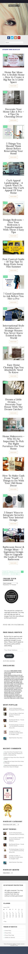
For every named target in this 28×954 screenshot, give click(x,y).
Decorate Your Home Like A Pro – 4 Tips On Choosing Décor (13, 113)
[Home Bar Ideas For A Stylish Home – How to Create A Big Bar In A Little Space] (13, 60)
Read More (13, 85)
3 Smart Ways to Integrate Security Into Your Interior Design (13, 516)
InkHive (14, 944)
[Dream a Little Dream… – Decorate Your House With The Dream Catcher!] (13, 387)
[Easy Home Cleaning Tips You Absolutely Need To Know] (13, 353)
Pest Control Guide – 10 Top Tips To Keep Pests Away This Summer (13, 263)
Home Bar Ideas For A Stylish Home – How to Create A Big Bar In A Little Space (13, 77)
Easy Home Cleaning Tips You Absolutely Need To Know (13, 368)
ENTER (9, 656)
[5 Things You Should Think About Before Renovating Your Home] (13, 131)
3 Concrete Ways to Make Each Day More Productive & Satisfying (16, 715)
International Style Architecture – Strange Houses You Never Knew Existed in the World (13, 331)
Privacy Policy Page (9, 935)
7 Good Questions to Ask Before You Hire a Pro (13, 296)
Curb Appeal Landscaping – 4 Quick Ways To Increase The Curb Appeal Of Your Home (13, 186)
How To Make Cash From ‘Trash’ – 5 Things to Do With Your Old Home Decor (13, 480)
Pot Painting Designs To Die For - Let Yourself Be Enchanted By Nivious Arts (16, 726)
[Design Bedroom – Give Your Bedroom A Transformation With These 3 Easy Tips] (13, 208)
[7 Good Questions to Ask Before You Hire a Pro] (13, 281)
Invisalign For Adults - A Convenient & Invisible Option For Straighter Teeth (16, 733)
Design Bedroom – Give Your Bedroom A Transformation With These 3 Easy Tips (13, 226)
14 (13, 574)
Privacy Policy (8, 932)
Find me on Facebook (13, 625)
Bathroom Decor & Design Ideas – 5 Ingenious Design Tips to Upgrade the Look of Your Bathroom (13, 553)
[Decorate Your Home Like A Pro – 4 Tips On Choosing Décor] (13, 97)
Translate (14, 584)
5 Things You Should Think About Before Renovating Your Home (13, 148)
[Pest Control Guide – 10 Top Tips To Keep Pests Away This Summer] (13, 247)
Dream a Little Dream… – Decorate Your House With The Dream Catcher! (13, 404)
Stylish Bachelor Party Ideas (15, 737)
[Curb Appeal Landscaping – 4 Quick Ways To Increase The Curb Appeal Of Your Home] (13, 168)
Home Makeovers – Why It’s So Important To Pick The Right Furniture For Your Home (13, 442)
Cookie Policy (8, 930)
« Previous (11, 571)
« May (4, 921)
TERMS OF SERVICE (10, 937)
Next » (17, 574)
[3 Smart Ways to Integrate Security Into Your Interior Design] (13, 500)
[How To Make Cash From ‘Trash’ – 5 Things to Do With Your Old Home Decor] (13, 463)
